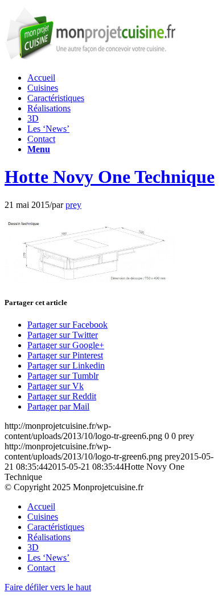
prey (73, 205)
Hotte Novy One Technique (110, 176)
